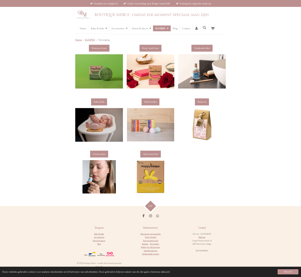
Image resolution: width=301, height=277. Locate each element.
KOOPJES (90, 39)
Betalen (145, 244)
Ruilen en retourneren (150, 247)
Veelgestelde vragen (150, 254)
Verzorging (104, 39)
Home (78, 39)
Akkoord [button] (288, 271)
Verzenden (154, 244)
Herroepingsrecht (150, 241)
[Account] (196, 28)
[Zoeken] (205, 27)
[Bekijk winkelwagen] (213, 28)
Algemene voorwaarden (150, 234)
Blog (99, 244)
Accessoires (99, 237)
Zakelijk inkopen (150, 251)
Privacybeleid (150, 237)
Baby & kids (99, 234)
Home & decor (99, 241)
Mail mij (202, 237)
